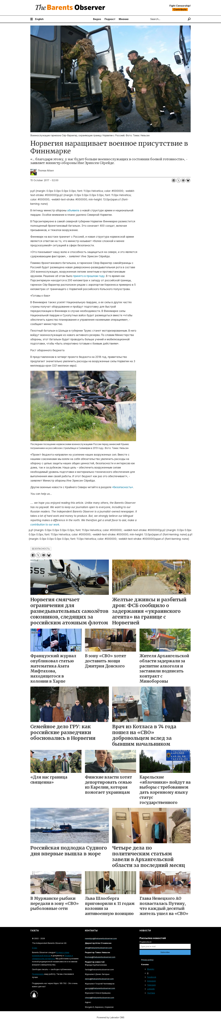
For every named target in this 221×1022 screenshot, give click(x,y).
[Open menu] (31, 19)
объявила (73, 210)
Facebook (151, 977)
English (39, 19)
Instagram (151, 981)
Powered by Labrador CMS (110, 1017)
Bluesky (150, 969)
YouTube (151, 993)
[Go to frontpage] (71, 7)
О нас (34, 948)
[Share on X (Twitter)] (178, 180)
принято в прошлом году (89, 276)
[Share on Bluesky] (188, 180)
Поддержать (38, 974)
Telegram (151, 985)
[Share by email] (183, 180)
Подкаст (109, 19)
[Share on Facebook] (173, 180)
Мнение (124, 19)
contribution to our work (44, 524)
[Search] (189, 19)
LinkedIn (151, 989)
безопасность (41, 549)
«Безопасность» (122, 487)
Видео (97, 19)
